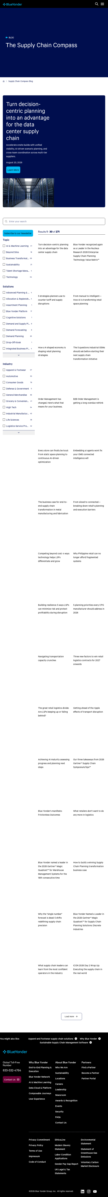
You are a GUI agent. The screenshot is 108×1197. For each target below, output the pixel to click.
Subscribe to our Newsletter (18, 233)
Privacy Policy (36, 1145)
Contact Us (61, 1122)
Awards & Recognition (66, 1100)
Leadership (60, 1089)
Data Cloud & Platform (40, 1087)
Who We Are (61, 1067)
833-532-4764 (12, 1070)
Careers (59, 1083)
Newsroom (60, 1094)
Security (59, 1111)
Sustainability (62, 1072)
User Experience (37, 1098)
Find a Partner (89, 1067)
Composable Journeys (40, 1093)
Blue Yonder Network (39, 1076)
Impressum (34, 1156)
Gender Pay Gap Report (66, 1163)
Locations (60, 1078)
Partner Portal (89, 1078)
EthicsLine (60, 1139)
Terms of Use (35, 1150)
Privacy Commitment (39, 1139)
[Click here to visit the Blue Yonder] (3, 81)
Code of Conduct (37, 1161)
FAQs (58, 1117)
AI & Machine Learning (40, 1082)
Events (58, 1105)
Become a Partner (90, 1072)
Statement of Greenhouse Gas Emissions (89, 1152)
